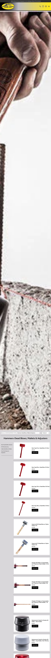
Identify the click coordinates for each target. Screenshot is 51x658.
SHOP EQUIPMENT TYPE (10, 432)
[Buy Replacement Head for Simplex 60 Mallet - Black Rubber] (22, 623)
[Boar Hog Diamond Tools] (8, 6)
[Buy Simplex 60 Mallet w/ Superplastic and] (22, 566)
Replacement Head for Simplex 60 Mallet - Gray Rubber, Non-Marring (40, 640)
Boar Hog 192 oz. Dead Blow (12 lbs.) (40, 505)
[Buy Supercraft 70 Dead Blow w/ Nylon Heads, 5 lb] (22, 546)
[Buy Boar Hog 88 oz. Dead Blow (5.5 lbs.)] (22, 470)
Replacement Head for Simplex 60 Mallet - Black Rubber (40, 621)
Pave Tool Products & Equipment (5, 452)
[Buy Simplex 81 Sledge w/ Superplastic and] (22, 604)
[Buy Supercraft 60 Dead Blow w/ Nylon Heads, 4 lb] (22, 527)
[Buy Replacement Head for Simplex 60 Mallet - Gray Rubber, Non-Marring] (22, 642)
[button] (40, 6)
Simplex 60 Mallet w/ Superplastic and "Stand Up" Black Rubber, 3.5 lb (40, 563)
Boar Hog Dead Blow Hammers (6, 444)
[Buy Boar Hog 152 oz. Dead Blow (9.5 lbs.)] (22, 489)
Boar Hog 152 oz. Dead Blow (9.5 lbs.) (41, 486)
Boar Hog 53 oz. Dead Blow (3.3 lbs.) (40, 448)
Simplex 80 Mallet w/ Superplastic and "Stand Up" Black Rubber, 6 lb (40, 582)
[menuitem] (40, 6)
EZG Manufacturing (4, 446)
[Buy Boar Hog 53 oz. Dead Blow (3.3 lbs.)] (22, 450)
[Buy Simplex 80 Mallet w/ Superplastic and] (22, 585)
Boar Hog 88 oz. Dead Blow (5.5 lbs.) (40, 467)
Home (2, 432)
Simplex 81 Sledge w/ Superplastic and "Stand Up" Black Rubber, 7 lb (40, 601)
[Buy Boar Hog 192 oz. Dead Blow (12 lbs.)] (22, 508)
